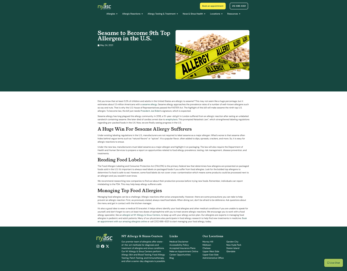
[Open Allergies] (117, 13)
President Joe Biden (150, 110)
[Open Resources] (240, 13)
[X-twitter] (107, 246)
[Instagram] (98, 246)
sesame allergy (149, 104)
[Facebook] (102, 246)
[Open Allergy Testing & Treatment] (177, 13)
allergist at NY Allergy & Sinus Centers (141, 215)
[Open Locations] (222, 13)
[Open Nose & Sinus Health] (205, 13)
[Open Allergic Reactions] (142, 13)
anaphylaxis (172, 119)
